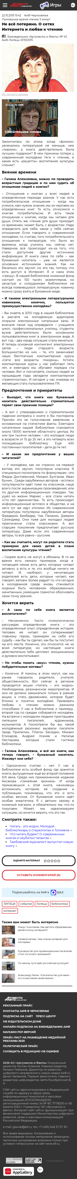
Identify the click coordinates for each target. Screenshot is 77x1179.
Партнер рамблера (55, 1161)
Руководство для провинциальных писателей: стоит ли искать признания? (45, 953)
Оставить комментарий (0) (38, 875)
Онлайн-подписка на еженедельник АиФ (36, 1026)
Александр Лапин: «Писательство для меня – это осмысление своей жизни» (44, 977)
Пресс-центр (46, 1016)
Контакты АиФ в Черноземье (26, 1011)
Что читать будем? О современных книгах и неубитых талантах (35, 836)
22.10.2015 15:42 (11, 15)
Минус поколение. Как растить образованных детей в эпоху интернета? (45, 928)
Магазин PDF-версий (19, 1032)
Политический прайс (20, 1046)
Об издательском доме (22, 1021)
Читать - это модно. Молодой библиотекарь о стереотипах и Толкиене (37, 828)
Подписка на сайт (18, 1016)
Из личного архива (15, 94)
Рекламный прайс (18, 1005)
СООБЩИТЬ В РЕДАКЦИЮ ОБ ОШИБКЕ (31, 1051)
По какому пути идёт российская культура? (43, 963)
